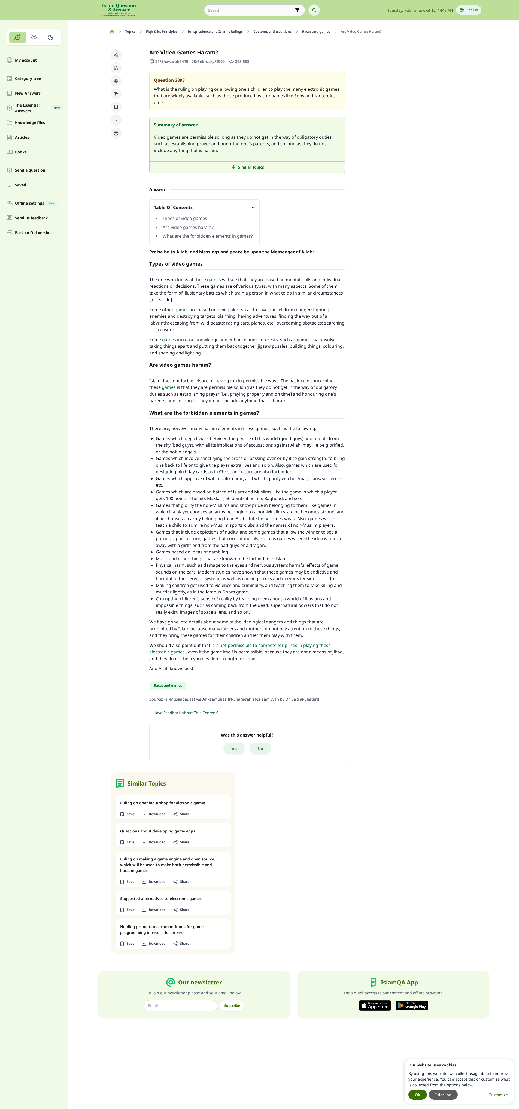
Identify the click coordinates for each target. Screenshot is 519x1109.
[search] (314, 10)
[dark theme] (50, 37)
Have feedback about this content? (185, 712)
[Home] (112, 31)
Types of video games (185, 218)
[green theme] (17, 37)
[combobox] (250, 10)
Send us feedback (31, 218)
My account (26, 60)
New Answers (28, 93)
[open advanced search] (297, 10)
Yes (234, 748)
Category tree (28, 78)
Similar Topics (251, 167)
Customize (498, 1094)
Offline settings (34, 203)
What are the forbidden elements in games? (208, 236)
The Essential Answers (37, 107)
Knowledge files (30, 122)
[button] (116, 54)
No (260, 748)
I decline (443, 1094)
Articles (22, 137)
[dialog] (459, 1081)
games (214, 280)
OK (417, 1094)
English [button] (472, 10)
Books (21, 152)
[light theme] (34, 37)
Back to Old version (33, 232)
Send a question (30, 170)
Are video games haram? (188, 227)
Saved (20, 185)
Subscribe (232, 1005)
